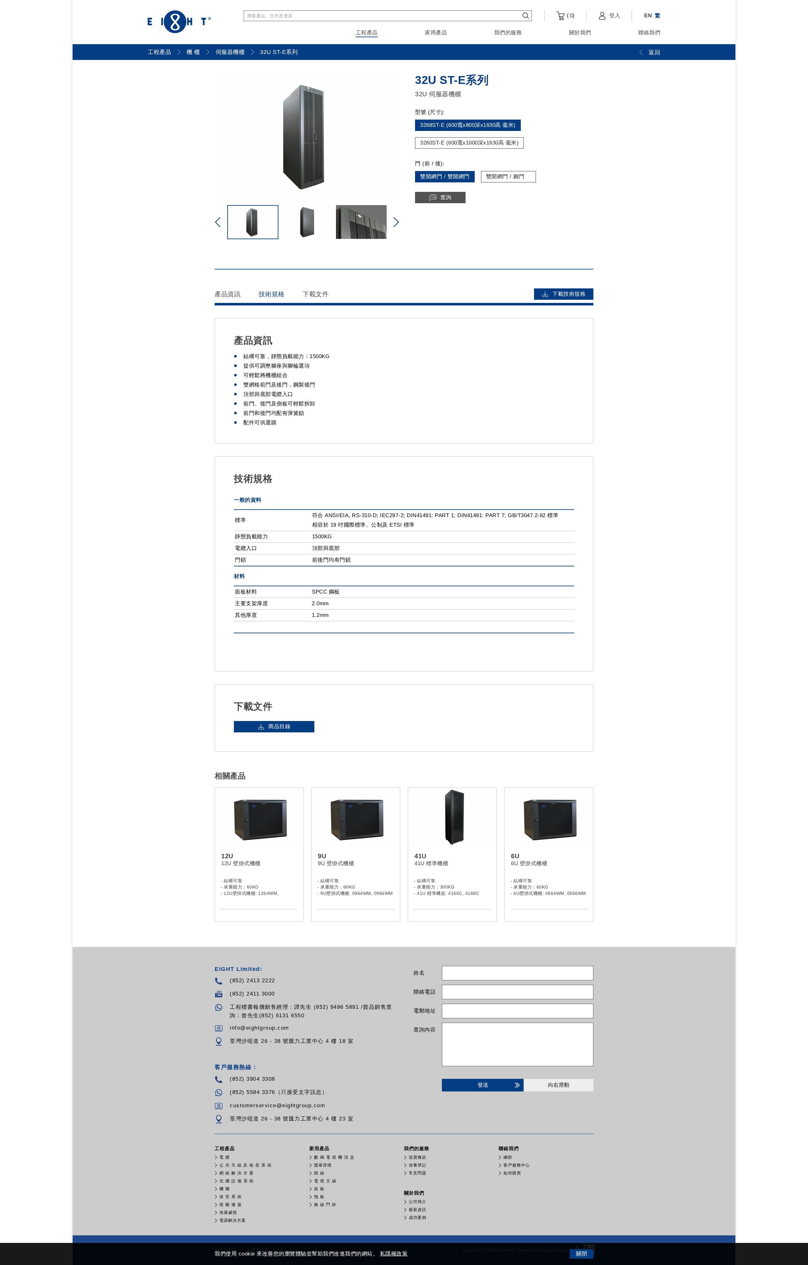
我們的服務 (508, 33)
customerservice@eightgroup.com (277, 1105)
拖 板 (319, 1196)
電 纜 (224, 1157)
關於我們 (580, 33)
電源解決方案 (232, 1220)
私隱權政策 (394, 1254)
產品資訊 (228, 294)
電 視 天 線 (325, 1181)
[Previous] (218, 222)
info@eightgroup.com (259, 1028)
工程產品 (367, 33)
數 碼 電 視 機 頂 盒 (334, 1157)
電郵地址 (424, 1011)
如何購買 (512, 1173)
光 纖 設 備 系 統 (236, 1181)
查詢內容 (424, 1030)
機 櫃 (193, 52)
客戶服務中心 (516, 1165)
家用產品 (436, 33)
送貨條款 (417, 1157)
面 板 (319, 1188)
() (570, 15)
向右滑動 (558, 1085)
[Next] (396, 222)
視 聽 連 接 (230, 1204)
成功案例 (417, 1217)
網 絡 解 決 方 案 (236, 1173)
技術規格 (272, 294)
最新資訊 (417, 1209)
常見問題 (417, 1173)
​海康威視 (228, 1212)
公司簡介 (417, 1201)
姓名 (419, 973)
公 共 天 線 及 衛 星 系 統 (245, 1165)
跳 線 (319, 1173)
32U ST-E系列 (279, 52)
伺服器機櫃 (230, 52)
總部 (507, 1157)
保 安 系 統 (230, 1196)
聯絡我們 (649, 33)
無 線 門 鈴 (325, 1204)
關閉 (581, 1254)
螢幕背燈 (323, 1165)
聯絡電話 (424, 992)
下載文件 (316, 294)
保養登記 (417, 1165)
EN (648, 16)
